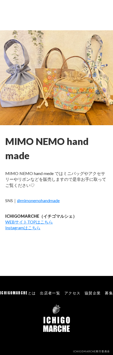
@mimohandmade (38, 200)
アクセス (72, 293)
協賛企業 (93, 293)
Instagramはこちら (22, 227)
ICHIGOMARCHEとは (18, 293)
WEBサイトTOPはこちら (29, 221)
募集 (109, 293)
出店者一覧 (50, 293)
